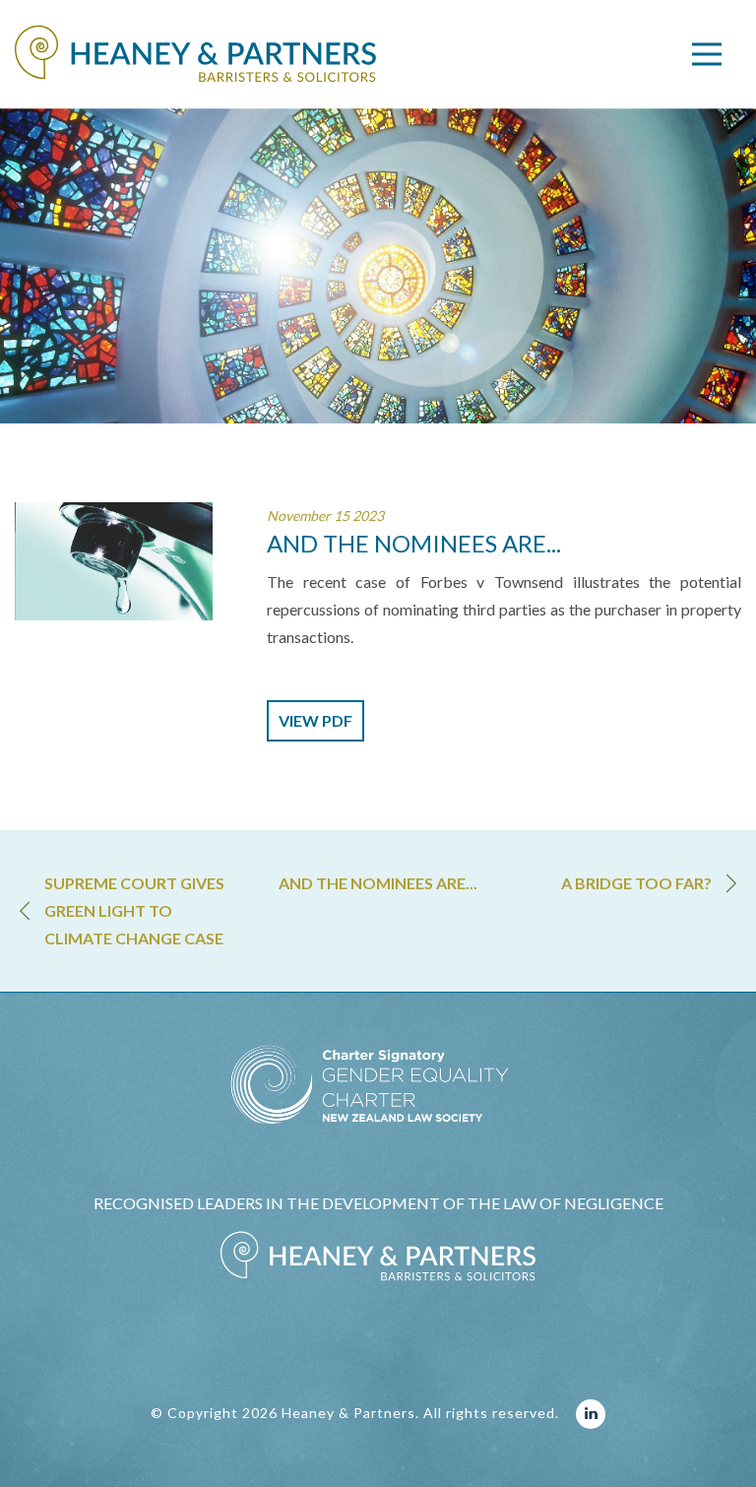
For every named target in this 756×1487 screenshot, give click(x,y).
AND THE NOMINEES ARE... (378, 882)
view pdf (315, 720)
